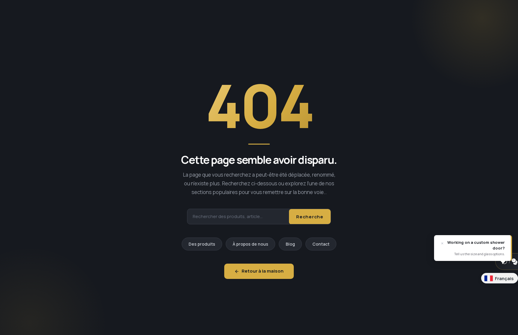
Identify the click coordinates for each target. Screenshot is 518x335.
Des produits (202, 244)
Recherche (309, 217)
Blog (290, 244)
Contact (320, 244)
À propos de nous (250, 244)
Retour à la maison (263, 271)
